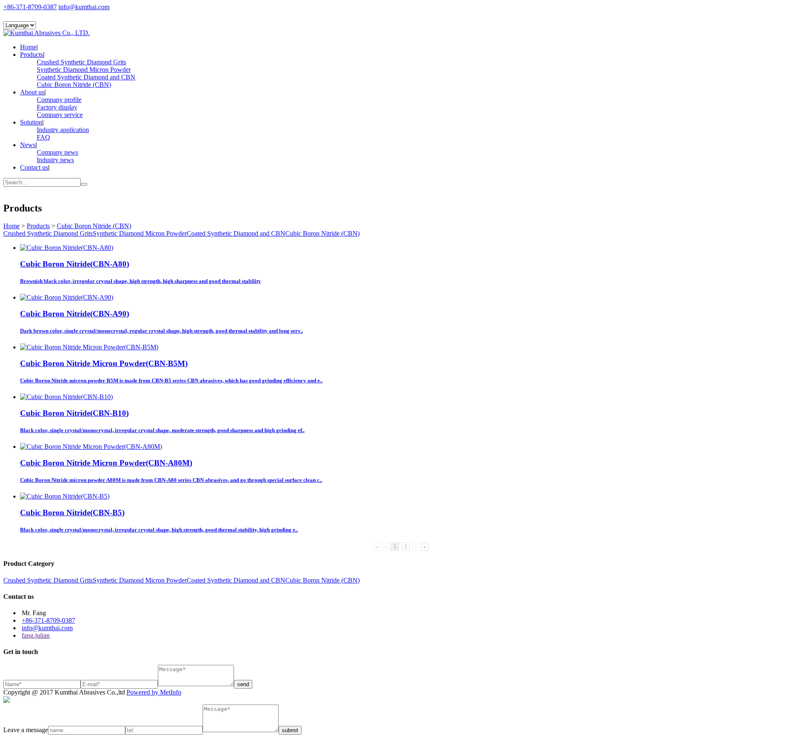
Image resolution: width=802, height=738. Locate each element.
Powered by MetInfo (154, 692)
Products (31, 54)
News (28, 144)
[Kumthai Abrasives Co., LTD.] (46, 32)
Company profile (59, 99)
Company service (60, 114)
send (243, 684)
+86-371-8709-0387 (30, 6)
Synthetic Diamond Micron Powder (84, 69)
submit (290, 730)
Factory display (57, 107)
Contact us (34, 167)
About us (32, 92)
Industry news (55, 159)
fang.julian (36, 635)
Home (28, 47)
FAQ (43, 137)
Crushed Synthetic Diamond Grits (81, 62)
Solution (31, 122)
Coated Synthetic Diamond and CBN (86, 77)
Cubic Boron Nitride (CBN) (74, 84)
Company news (57, 152)
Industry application (63, 129)
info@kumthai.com (83, 6)
